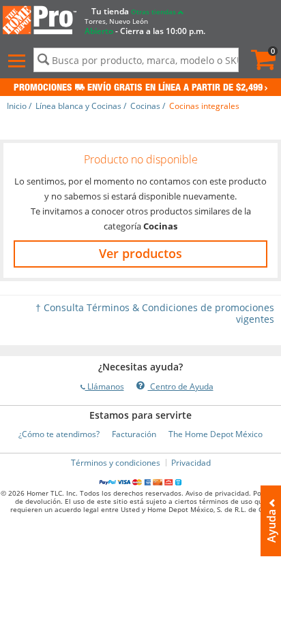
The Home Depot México (215, 434)
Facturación (134, 434)
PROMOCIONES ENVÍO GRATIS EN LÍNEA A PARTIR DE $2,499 (138, 88)
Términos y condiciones (115, 462)
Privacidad (191, 462)
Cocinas (145, 106)
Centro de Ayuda (180, 386)
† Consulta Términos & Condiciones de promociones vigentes (154, 313)
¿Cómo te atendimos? (59, 434)
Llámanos (104, 386)
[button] (18, 61)
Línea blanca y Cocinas (78, 106)
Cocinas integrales (204, 106)
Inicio (17, 106)
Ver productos (140, 253)
